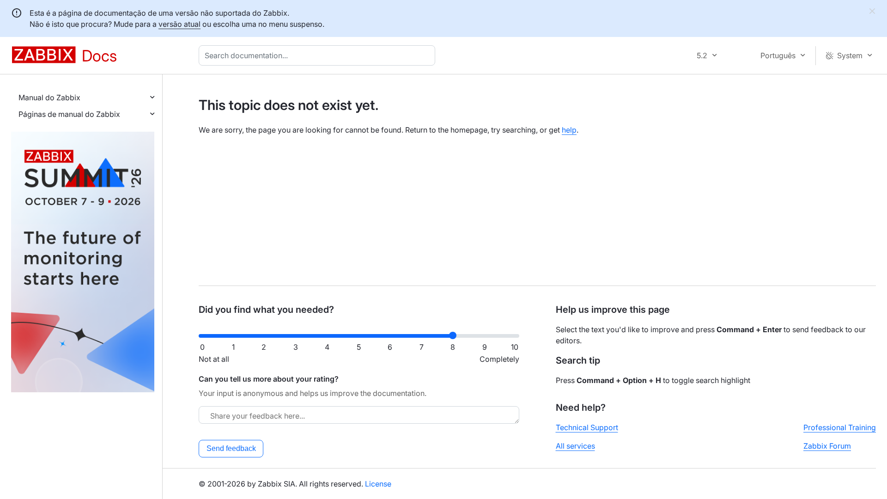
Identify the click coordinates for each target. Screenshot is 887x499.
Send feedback (231, 448)
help (569, 129)
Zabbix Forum (827, 445)
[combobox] (319, 55)
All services (575, 445)
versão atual (179, 24)
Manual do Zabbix (49, 97)
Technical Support (587, 427)
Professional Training (839, 427)
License (378, 483)
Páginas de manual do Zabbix (69, 114)
